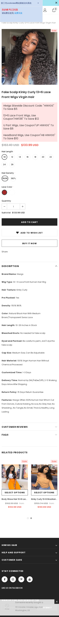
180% (13, 178)
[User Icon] (45, 10)
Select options (15, 492)
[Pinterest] (21, 579)
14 (20, 157)
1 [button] (28, 518)
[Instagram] (13, 579)
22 (50, 157)
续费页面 (18, 13)
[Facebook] (5, 579)
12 (12, 157)
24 (4, 164)
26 (12, 164)
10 (4, 157)
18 (35, 157)
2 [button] (31, 518)
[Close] (56, 603)
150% (5, 178)
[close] (56, 3)
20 (43, 157)
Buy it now (29, 243)
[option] (29, 57)
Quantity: (6, 200)
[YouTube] (30, 579)
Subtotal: (6, 212)
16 (28, 157)
